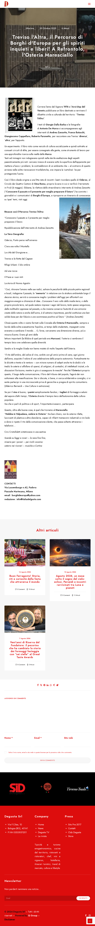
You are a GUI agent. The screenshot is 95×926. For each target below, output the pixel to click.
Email (38, 738)
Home (41, 824)
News (40, 828)
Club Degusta (74, 832)
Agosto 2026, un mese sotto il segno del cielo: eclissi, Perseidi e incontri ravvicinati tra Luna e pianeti (70, 582)
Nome (8, 738)
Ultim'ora (30, 28)
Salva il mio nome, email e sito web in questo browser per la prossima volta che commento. (40, 752)
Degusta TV (43, 832)
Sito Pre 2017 (74, 824)
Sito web (68, 738)
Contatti (72, 828)
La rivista (42, 836)
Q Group (32, 915)
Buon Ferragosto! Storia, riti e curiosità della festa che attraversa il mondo (25, 579)
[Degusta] (18, 4)
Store (70, 836)
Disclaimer (9, 919)
